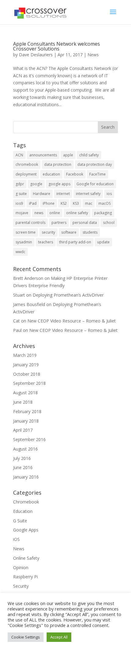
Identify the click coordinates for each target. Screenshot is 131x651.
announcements (43, 155)
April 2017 (23, 430)
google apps (59, 183)
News (93, 54)
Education (23, 511)
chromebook (27, 164)
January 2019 (26, 364)
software (68, 232)
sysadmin (24, 242)
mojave (22, 212)
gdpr (20, 183)
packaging (103, 212)
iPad (33, 203)
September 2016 (29, 439)
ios (109, 193)
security (48, 232)
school (109, 222)
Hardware (41, 193)
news (38, 212)
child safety (89, 155)
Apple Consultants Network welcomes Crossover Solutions (56, 46)
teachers (45, 242)
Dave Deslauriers (36, 54)
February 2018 (27, 411)
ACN (19, 155)
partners (58, 222)
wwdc (20, 251)
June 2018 (23, 402)
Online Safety (26, 558)
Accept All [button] (59, 637)
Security (21, 586)
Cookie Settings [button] (25, 637)
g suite (21, 193)
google (36, 183)
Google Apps (25, 530)
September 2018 (29, 383)
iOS (16, 539)
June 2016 (23, 467)
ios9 (19, 203)
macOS (104, 203)
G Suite (20, 521)
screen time (26, 232)
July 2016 (22, 458)
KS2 (64, 203)
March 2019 (25, 355)
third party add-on (75, 242)
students (90, 232)
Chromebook (26, 502)
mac (88, 203)
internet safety (88, 193)
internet (63, 193)
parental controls (30, 222)
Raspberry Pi (25, 577)
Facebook (74, 174)
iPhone (49, 203)
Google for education (95, 183)
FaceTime (97, 174)
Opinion (20, 567)
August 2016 (25, 449)
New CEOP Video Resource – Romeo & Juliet (71, 321)
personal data (85, 222)
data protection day (94, 164)
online (54, 212)
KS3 (76, 203)
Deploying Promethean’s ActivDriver (68, 295)
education (51, 174)
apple (68, 155)
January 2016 (26, 477)
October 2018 (26, 374)
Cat (16, 321)
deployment (26, 174)
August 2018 (25, 392)
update (103, 242)
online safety (77, 212)
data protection (57, 164)
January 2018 (26, 421)
